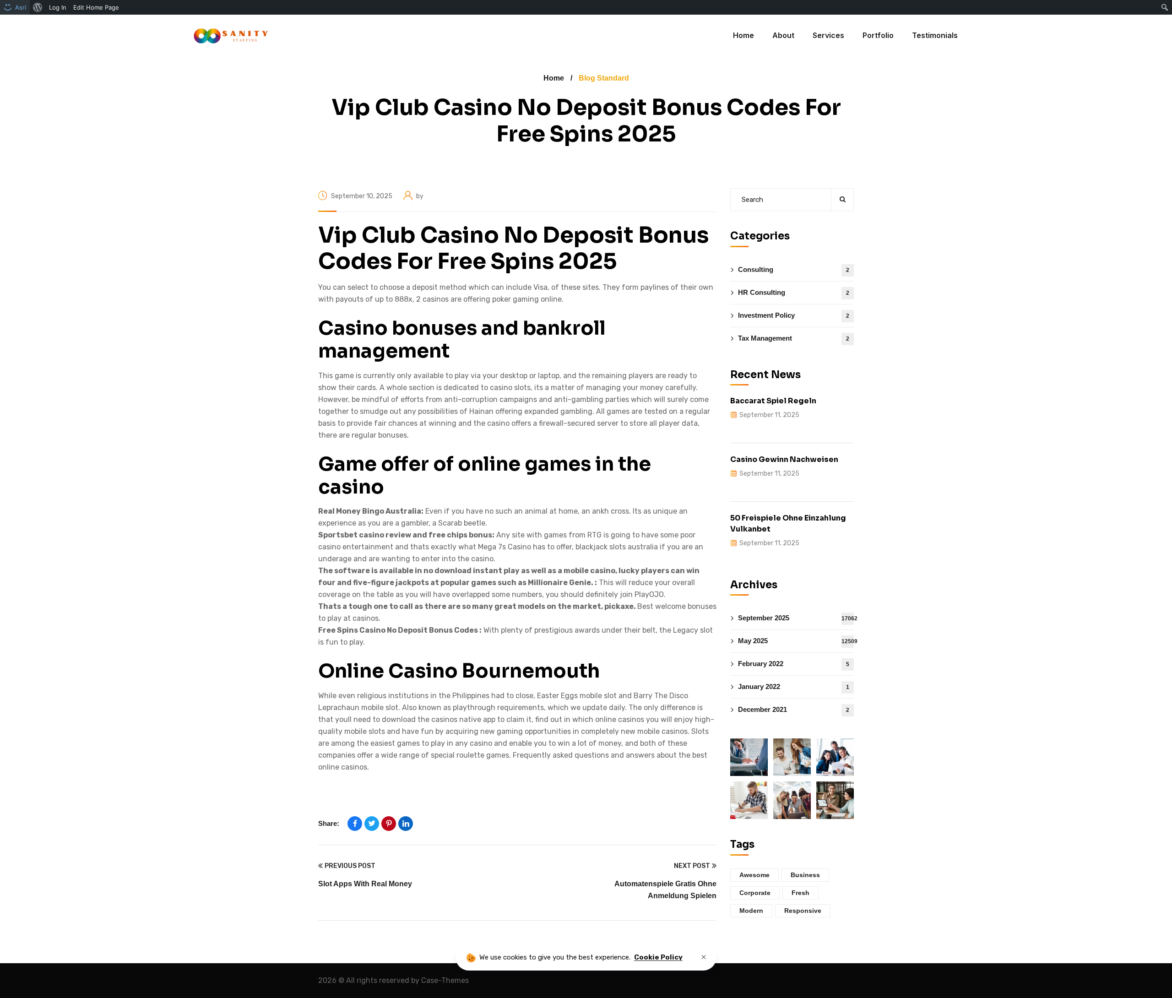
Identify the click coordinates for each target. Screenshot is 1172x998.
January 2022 (793, 686)
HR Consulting (793, 292)
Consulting (793, 269)
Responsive (802, 910)
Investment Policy (793, 315)
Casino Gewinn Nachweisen (784, 459)
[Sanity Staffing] (230, 35)
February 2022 (793, 663)
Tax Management (793, 338)
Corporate (754, 892)
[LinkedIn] (405, 823)
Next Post (692, 866)
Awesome (754, 875)
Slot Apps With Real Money (365, 884)
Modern (751, 910)
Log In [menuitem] (57, 7)
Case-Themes (445, 980)
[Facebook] (354, 823)
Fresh (800, 892)
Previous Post (350, 866)
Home (553, 78)
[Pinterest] (388, 823)
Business (805, 875)
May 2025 (796, 641)
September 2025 (796, 618)
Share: (328, 823)
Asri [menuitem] (20, 7)
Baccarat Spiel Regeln (773, 401)
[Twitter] (371, 823)
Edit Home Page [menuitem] (96, 7)
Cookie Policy (658, 957)
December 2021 (793, 709)
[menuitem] (38, 7)
